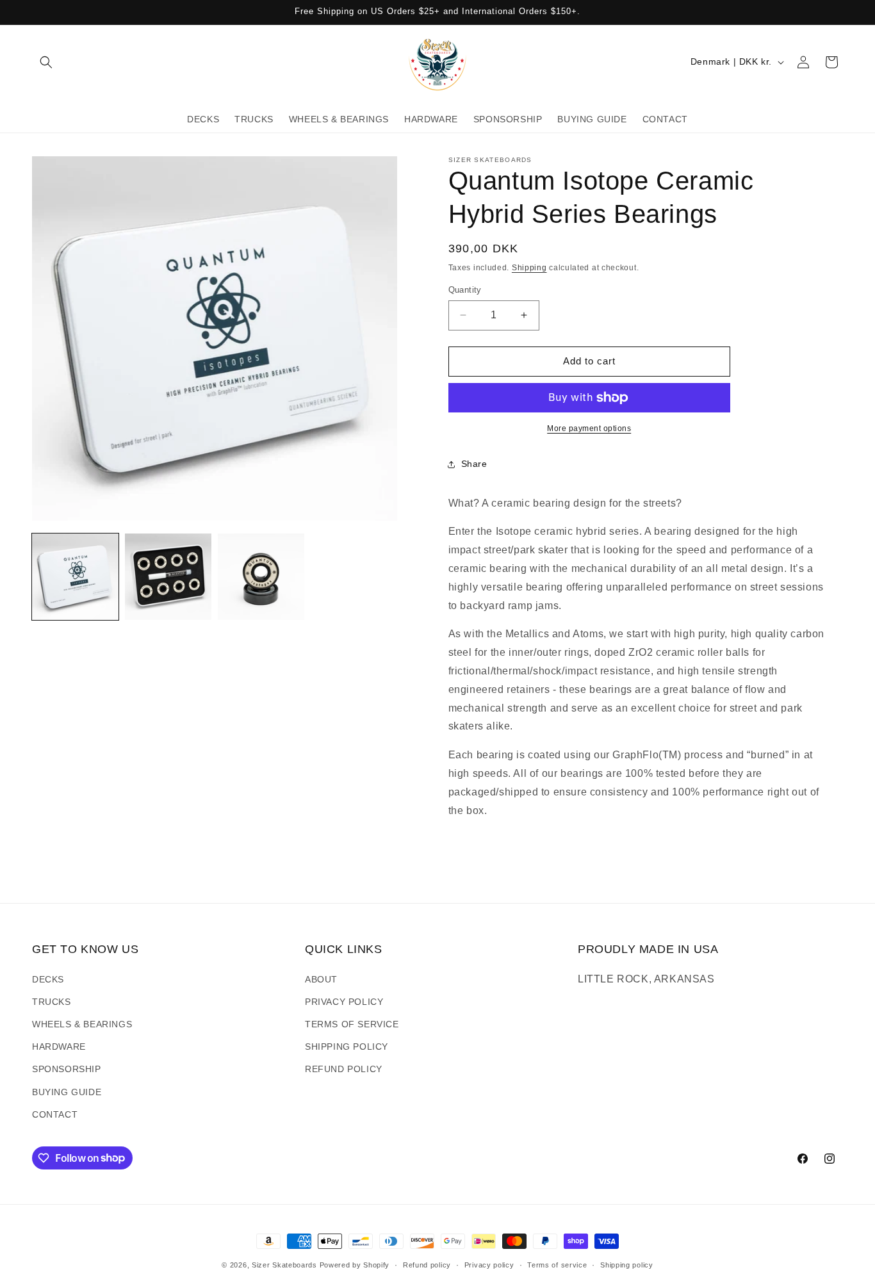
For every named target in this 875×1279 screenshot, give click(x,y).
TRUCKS (51, 1001)
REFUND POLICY (343, 1069)
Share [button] (474, 464)
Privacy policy (489, 1264)
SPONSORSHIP (66, 1069)
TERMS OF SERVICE (352, 1024)
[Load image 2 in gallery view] (168, 577)
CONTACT (55, 1114)
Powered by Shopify (355, 1265)
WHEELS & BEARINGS (82, 1024)
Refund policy (427, 1264)
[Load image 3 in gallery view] (261, 577)
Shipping (529, 267)
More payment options (589, 428)
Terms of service (557, 1264)
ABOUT (321, 979)
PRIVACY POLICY (344, 1001)
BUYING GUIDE (66, 1091)
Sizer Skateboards (284, 1265)
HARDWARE (59, 1046)
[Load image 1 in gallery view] (75, 577)
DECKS (48, 979)
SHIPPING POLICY (346, 1046)
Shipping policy (626, 1264)
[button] (46, 62)
